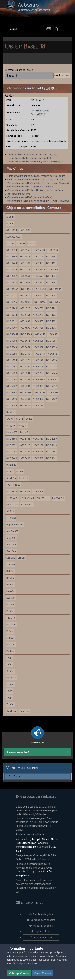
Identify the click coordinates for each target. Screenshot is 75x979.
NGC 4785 (51, 315)
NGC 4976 (53, 334)
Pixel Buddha (23, 842)
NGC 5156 (51, 360)
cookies (34, 952)
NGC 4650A (55, 289)
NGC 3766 (25, 438)
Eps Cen (10, 557)
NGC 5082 (38, 347)
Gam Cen (11, 551)
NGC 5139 (11, 230)
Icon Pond (37, 842)
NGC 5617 (38, 458)
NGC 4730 (38, 308)
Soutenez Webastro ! (17, 752)
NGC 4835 (38, 321)
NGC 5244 (51, 373)
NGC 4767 (38, 315)
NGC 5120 (25, 445)
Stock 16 (23, 478)
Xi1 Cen (10, 704)
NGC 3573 (25, 256)
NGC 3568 (11, 256)
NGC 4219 (11, 269)
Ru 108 (9, 471)
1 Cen (9, 664)
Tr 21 (9, 484)
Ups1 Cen (11, 624)
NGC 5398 (53, 392)
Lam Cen (10, 591)
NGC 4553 (25, 276)
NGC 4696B (25, 302)
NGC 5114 (40, 353)
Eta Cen (22, 557)
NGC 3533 (11, 250)
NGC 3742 (51, 256)
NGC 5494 (11, 405)
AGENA (10, 511)
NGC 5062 (51, 340)
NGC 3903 (38, 263)
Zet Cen (10, 564)
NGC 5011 (25, 340)
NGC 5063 (11, 347)
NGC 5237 (38, 373)
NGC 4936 (38, 327)
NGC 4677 (11, 295)
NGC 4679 (25, 295)
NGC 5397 (40, 392)
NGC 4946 (26, 334)
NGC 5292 (53, 379)
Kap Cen (10, 597)
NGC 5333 (38, 386)
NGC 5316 (38, 451)
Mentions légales (43, 914)
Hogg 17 (22, 425)
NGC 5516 (25, 405)
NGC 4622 (38, 282)
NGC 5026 (38, 340)
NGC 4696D (40, 302)
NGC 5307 (25, 491)
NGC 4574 (51, 276)
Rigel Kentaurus (14, 524)
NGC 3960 (38, 438)
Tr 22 (17, 484)
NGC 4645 (51, 282)
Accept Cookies (20, 973)
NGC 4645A (12, 289)
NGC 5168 (51, 445)
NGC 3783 (25, 263)
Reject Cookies (42, 973)
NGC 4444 (53, 269)
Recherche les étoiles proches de (29, 158)
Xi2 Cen (10, 671)
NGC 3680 (11, 438)
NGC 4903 (51, 321)
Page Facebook (42, 931)
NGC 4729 (25, 308)
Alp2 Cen (11, 544)
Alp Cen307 (12, 531)
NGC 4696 (11, 302)
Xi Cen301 (11, 538)
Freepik (36, 839)
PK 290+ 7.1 (12, 498)
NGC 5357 (51, 386)
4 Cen (9, 697)
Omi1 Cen (11, 711)
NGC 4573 (38, 276)
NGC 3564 (53, 250)
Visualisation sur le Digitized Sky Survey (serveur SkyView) (38, 183)
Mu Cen (10, 584)
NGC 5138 (38, 445)
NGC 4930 (25, 327)
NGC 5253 (11, 379)
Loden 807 (11, 432)
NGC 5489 (51, 399)
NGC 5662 (51, 458)
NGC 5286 (25, 230)
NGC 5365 (11, 392)
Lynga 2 (24, 432)
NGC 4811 (11, 321)
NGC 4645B (27, 289)
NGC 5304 (25, 386)
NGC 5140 (38, 360)
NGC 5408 (38, 491)
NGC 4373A (39, 269)
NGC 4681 (38, 295)
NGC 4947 (40, 334)
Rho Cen (10, 644)
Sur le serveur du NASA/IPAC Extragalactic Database (35, 179)
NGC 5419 (11, 399)
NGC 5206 (51, 366)
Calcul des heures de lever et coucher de (33, 154)
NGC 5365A (26, 392)
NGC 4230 (51, 438)
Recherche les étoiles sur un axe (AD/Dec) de (35, 161)
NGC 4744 (11, 315)
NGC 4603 (25, 282)
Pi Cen (9, 631)
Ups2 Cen (11, 677)
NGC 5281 (11, 451)
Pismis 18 (11, 464)
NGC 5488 (38, 399)
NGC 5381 (51, 451)
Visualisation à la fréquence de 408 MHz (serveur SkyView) (38, 201)
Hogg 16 (10, 425)
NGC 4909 (11, 327)
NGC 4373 (25, 269)
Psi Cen (10, 651)
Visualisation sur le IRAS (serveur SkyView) (29, 197)
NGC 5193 (38, 366)
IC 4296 (21, 243)
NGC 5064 (25, 347)
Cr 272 (19, 418)
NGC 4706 (54, 302)
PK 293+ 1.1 (43, 498)
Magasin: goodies (43, 925)
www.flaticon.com (26, 846)
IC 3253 (10, 243)
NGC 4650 (41, 289)
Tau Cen (10, 617)
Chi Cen (10, 684)
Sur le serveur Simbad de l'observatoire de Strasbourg (36, 176)
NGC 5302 (11, 386)
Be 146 (9, 223)
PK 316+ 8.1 (27, 504)
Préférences (16, 776)
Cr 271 (9, 418)
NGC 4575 (11, 282)
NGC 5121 (53, 353)
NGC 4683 (51, 295)
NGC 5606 (25, 458)
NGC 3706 (38, 256)
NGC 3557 (25, 250)
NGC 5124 (11, 360)
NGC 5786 (38, 405)
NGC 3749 (11, 263)
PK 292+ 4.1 (28, 498)
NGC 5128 (25, 360)
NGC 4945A (12, 334)
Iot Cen (10, 577)
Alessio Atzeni (50, 839)
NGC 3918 (11, 491)
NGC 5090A (12, 353)
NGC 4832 (25, 321)
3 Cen (9, 691)
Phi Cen (10, 611)
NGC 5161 (11, 366)
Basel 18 (10, 412)
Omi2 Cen (24, 711)
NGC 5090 (51, 347)
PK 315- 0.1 (12, 504)
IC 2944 (10, 216)
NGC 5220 (11, 373)
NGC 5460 (11, 458)
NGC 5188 (25, 366)
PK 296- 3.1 (58, 498)
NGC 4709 (11, 308)
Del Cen (10, 571)
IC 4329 (31, 243)
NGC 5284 (25, 451)
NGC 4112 (51, 263)
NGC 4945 (51, 327)
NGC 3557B (39, 250)
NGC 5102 (26, 353)
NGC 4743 (51, 308)
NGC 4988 (11, 340)
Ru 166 (19, 471)
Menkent (11, 517)
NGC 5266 (25, 379)
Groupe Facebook (42, 937)
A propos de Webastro (42, 919)
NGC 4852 (11, 445)
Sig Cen (10, 637)
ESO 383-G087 (14, 236)
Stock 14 (11, 478)
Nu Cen (10, 604)
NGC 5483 (25, 399)
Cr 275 (29, 418)
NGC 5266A (39, 379)
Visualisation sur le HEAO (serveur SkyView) (30, 186)
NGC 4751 (25, 315)
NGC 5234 (25, 373)
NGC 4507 (11, 276)
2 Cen (9, 657)
